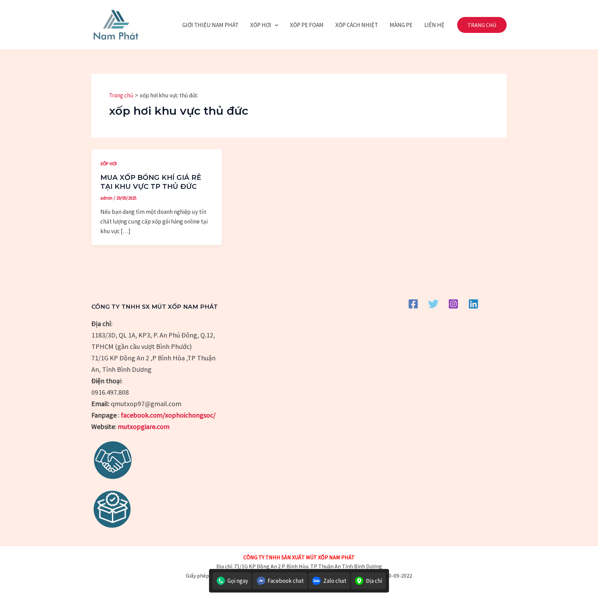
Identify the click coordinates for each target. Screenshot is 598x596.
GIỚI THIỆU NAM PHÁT (210, 25)
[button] (274, 25)
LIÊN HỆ (434, 25)
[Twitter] (433, 304)
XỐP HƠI (260, 25)
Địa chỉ (374, 581)
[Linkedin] (473, 304)
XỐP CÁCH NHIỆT (356, 25)
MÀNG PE (401, 25)
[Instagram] (453, 304)
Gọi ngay (237, 581)
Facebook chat (286, 581)
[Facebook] (413, 304)
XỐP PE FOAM (307, 25)
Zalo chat (334, 581)
